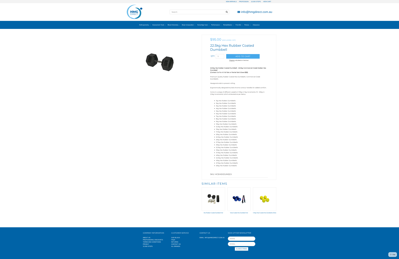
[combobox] (199, 12)
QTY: (213, 56)
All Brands (175, 246)
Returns (174, 242)
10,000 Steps (148, 246)
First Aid (238, 25)
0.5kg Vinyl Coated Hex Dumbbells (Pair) (264, 213)
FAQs (173, 240)
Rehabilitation (227, 25)
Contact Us (176, 244)
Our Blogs (175, 237)
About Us (146, 237)
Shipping (231, 60)
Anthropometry (144, 25)
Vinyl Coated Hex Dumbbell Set (239, 213)
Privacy (146, 244)
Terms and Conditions (152, 242)
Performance (215, 25)
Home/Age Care (202, 25)
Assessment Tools (158, 25)
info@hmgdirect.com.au (256, 12)
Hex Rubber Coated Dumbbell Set (213, 213)
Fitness (246, 25)
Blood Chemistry (173, 25)
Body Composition (188, 25)
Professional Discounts (153, 240)
